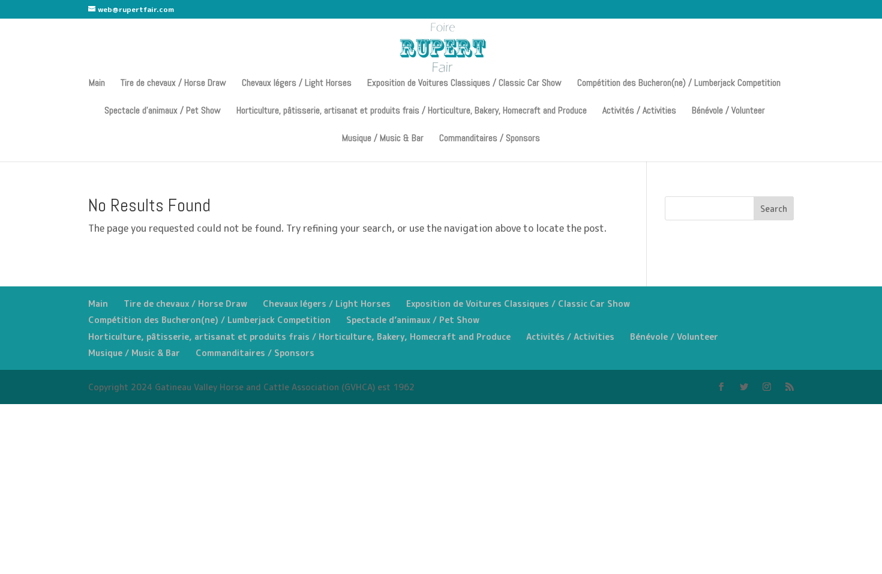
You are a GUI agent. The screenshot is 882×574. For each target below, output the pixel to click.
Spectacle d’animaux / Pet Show (162, 111)
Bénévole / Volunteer (728, 111)
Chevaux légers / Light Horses (297, 84)
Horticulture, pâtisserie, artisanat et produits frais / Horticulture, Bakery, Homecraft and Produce (411, 111)
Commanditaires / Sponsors (489, 139)
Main (97, 84)
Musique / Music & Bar (383, 139)
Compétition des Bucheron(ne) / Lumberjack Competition (679, 84)
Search (773, 208)
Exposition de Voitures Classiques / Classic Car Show (464, 84)
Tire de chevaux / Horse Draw (173, 84)
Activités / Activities (639, 111)
